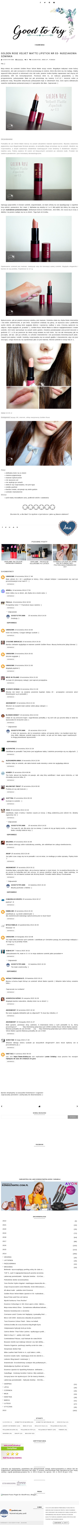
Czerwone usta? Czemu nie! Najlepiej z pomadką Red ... (25, 1314)
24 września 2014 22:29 (25, 748)
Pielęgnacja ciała (57, 1426)
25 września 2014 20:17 (32, 899)
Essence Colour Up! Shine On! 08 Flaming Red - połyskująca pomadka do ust (65, 564)
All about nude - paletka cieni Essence (18, 1290)
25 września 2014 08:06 (21, 772)
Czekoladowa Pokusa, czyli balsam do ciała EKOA (23, 1338)
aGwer (9, 772)
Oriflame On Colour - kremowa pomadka (13, 562)
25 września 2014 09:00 (31, 786)
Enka (8, 810)
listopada (8, 1260)
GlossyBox (6, 1422)
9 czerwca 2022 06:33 (22, 1054)
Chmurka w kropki (14, 899)
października (10, 1263)
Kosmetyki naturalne (43, 1422)
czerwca (8, 1390)
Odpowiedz (10, 584)
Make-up (45, 59)
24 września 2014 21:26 (29, 689)
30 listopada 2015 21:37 (26, 1022)
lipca (6, 1387)
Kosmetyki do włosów (22, 1422)
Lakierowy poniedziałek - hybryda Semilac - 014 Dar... (24, 1276)
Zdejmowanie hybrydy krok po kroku (17, 1328)
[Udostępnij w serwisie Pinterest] (17, 527)
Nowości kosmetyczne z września (16, 1311)
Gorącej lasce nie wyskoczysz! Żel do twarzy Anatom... (25, 1376)
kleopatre (10, 748)
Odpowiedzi (12, 612)
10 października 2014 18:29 (28, 925)
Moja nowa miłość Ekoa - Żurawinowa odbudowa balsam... (26, 1307)
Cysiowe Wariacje (14, 641)
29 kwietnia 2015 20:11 (33, 978)
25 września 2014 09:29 (23, 798)
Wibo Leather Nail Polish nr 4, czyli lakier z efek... (23, 1352)
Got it (66, 1522)
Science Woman (13, 689)
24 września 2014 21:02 (29, 677)
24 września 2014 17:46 (24, 576)
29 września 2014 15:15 (24, 911)
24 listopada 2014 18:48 (24, 937)
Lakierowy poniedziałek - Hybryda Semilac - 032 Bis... (24, 1380)
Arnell (9, 590)
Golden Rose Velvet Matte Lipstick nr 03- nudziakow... (24, 1293)
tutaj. (11, 81)
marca (7, 1400)
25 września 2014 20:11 (25, 867)
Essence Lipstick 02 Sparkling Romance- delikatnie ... (24, 1369)
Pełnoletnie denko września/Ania (16, 1280)
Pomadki (52, 59)
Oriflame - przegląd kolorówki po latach (39, 562)
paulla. (9, 602)
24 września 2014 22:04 (29, 715)
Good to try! (16, 1522)
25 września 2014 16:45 (23, 842)
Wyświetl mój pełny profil (17, 1513)
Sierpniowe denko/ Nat (12, 1349)
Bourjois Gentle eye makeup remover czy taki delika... (24, 1342)
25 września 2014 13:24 (20, 810)
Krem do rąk (61, 1422)
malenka (9, 842)
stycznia (8, 1407)
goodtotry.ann (18, 615)
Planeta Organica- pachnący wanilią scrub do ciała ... (24, 1345)
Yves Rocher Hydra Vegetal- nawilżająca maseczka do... (25, 1283)
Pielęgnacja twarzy (45, 1429)
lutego (7, 1403)
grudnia (7, 1257)
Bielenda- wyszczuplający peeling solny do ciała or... (24, 1269)
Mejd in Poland (12, 677)
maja (6, 1393)
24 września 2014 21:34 (26, 703)
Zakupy (17, 1433)
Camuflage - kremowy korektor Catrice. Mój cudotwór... (24, 1373)
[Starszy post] (77, 1106)
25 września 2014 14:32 (37, 825)
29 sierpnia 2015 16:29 (30, 998)
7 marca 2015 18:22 (22, 950)
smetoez (10, 1054)
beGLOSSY (28, 1433)
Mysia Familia (11, 925)
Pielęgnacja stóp (27, 1429)
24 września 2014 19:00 (24, 630)
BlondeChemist (13, 715)
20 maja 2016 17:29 (22, 1040)
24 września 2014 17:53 (22, 590)
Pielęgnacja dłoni (9, 1429)
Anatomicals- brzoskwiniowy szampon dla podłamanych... (25, 1362)
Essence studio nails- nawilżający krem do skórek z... (24, 1356)
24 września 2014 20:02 (24, 653)
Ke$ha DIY (10, 950)
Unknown (10, 576)
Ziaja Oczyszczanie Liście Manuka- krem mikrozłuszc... (25, 1287)
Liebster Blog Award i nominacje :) (17, 1359)
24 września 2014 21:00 (24, 665)
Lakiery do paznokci (10, 1426)
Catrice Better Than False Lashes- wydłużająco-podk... (24, 1331)
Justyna (9, 798)
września (8, 1267)
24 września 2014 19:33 (32, 641)
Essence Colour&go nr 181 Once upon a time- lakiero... (25, 1304)
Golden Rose (36, 59)
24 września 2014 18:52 (22, 602)
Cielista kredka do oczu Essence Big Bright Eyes (22, 1324)
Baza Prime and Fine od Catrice (16, 1297)
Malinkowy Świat (13, 786)
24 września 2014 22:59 (31, 760)
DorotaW (10, 1040)
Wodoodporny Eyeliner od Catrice (16, 1366)
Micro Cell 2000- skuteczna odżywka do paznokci (22, 1318)
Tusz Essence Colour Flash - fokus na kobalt (21, 1321)
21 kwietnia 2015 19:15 (37, 885)
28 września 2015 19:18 (26, 1010)
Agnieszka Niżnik (13, 998)
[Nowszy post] (1, 1106)
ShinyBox (6, 1433)
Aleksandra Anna (13, 760)
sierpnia (8, 1384)
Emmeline (10, 911)
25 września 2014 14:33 (37, 615)
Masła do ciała (40, 1426)
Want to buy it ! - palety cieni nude (17, 1335)
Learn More (57, 1522)
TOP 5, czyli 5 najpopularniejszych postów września (23, 1273)
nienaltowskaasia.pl (15, 978)
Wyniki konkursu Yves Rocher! (15, 1300)
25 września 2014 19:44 (20, 853)
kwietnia (8, 1397)
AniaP (8, 853)
